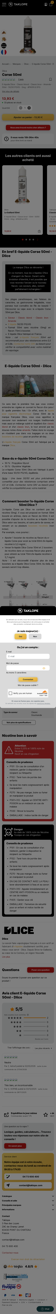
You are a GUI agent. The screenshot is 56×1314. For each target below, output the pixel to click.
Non (35, 636)
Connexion (28, 679)
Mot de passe (12, 663)
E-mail (9, 651)
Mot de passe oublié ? (28, 685)
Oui (20, 636)
